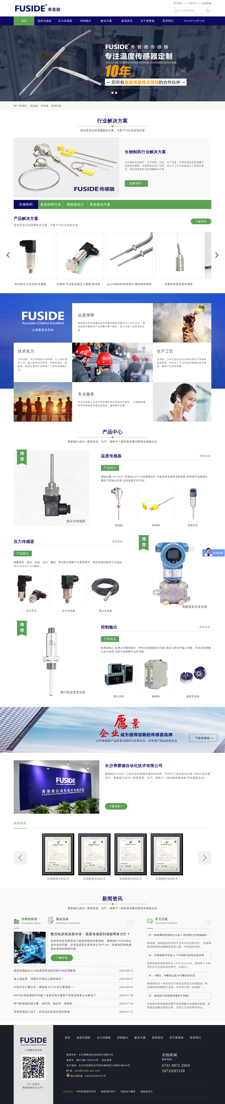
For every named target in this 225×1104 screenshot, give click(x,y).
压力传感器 (65, 20)
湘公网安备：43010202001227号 (88, 1076)
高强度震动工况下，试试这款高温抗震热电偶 (73, 1011)
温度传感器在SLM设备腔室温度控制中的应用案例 (73, 970)
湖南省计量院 (128, 1091)
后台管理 (107, 1060)
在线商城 (206, 3)
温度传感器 (45, 20)
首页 (24, 20)
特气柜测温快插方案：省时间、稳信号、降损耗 (73, 1003)
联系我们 (168, 20)
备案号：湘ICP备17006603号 (82, 1060)
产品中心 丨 (194, 3)
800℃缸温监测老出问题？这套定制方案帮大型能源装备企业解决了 (73, 995)
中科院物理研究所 (86, 1091)
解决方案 (106, 20)
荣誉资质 (20, 823)
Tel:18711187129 (194, 20)
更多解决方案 (100, 204)
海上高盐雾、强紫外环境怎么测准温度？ (73, 978)
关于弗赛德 (148, 20)
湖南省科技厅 (108, 1091)
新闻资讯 (127, 20)
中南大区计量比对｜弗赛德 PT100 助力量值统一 (73, 987)
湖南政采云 (147, 1091)
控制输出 (85, 20)
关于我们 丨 (180, 3)
